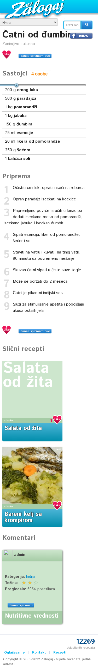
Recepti (59, 652)
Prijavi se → (81, 36)
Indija (30, 576)
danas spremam (21, 605)
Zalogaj (35, 9)
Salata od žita (28, 375)
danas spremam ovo (35, 56)
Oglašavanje (14, 652)
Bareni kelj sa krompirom (23, 517)
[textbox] (72, 25)
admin (8, 420)
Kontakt (39, 652)
